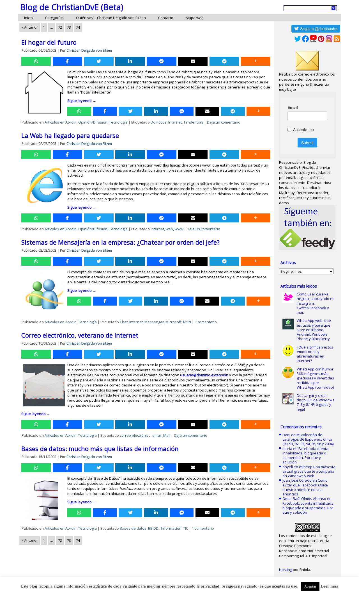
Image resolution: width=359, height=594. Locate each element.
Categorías (54, 17)
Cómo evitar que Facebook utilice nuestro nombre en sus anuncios (305, 487)
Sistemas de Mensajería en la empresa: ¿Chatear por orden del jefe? (120, 242)
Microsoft (173, 321)
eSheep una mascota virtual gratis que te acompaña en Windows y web (308, 471)
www (179, 228)
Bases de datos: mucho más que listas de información (100, 448)
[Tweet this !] (99, 61)
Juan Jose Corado (297, 480)
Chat (124, 321)
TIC (185, 528)
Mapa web (195, 17)
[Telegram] (224, 61)
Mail (166, 435)
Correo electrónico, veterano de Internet (79, 335)
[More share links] (255, 61)
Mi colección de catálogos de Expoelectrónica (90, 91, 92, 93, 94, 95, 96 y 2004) (307, 439)
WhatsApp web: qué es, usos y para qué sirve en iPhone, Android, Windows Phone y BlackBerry (314, 329)
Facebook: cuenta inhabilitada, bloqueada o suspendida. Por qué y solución (305, 455)
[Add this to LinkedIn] (130, 61)
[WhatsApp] (36, 61)
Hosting (285, 569)
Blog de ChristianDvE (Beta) (71, 6)
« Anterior (29, 27)
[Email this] (193, 61)
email (157, 435)
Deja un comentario (223, 122)
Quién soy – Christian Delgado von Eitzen (111, 17)
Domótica (159, 122)
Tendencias (193, 122)
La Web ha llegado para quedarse (70, 135)
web (169, 228)
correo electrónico (135, 435)
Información (171, 528)
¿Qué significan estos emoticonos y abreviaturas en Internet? (315, 354)
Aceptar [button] (310, 586)
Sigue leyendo (81, 100)
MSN (187, 321)
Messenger (154, 321)
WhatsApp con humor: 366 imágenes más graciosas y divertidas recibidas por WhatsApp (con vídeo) (315, 378)
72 (60, 27)
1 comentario (206, 321)
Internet (175, 122)
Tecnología (118, 122)
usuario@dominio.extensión (204, 374)
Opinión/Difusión (92, 122)
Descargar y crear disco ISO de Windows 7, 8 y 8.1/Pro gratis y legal (315, 402)
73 (69, 27)
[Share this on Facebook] (67, 61)
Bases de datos (133, 528)
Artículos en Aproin (61, 122)
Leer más (329, 586)
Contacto (165, 17)
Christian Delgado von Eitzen (89, 50)
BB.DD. (153, 528)
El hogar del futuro (49, 42)
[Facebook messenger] (161, 61)
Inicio (28, 17)
